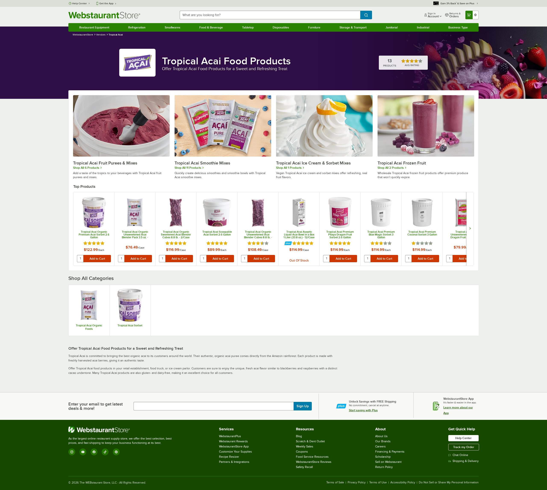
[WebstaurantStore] (121, 429)
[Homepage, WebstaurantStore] (104, 15)
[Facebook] (94, 452)
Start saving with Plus (363, 410)
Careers (380, 446)
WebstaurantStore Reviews (313, 461)
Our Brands (383, 441)
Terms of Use (378, 482)
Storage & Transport (353, 27)
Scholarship (383, 456)
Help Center (79, 3)
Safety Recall (304, 467)
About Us (381, 436)
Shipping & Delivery (466, 461)
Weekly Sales (304, 446)
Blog (299, 436)
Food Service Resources (312, 456)
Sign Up (303, 406)
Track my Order (463, 447)
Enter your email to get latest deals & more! (95, 406)
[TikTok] (105, 452)
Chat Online (460, 455)
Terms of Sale (335, 482)
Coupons (302, 451)
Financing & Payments (389, 451)
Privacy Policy (357, 482)
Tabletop (248, 27)
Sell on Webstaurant (388, 461)
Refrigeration (137, 27)
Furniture (314, 27)
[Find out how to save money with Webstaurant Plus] (288, 243)
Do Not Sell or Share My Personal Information (449, 482)
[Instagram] (71, 452)
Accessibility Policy (402, 482)
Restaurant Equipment (94, 27)
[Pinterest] (116, 452)
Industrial (423, 27)
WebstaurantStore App (234, 446)
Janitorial (391, 27)
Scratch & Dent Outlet (310, 441)
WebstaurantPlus (230, 436)
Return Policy (384, 467)
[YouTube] (82, 452)
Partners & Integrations (234, 461)
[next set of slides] (469, 229)
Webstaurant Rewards (233, 441)
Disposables (281, 27)
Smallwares (172, 27)
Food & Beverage (211, 27)
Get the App (106, 3)
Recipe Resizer (229, 456)
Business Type (458, 27)
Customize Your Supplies (235, 451)
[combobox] (270, 15)
